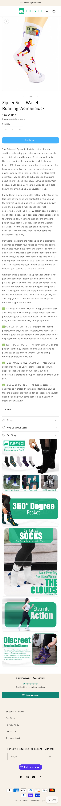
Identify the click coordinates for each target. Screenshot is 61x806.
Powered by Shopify (38, 800)
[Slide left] (24, 96)
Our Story (10, 718)
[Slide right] (37, 96)
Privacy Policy (12, 724)
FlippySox (25, 800)
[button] (6, 11)
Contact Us (11, 731)
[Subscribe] (50, 756)
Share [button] (8, 409)
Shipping (5, 119)
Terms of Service (14, 737)
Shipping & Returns (15, 711)
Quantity (6, 123)
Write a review (30, 695)
